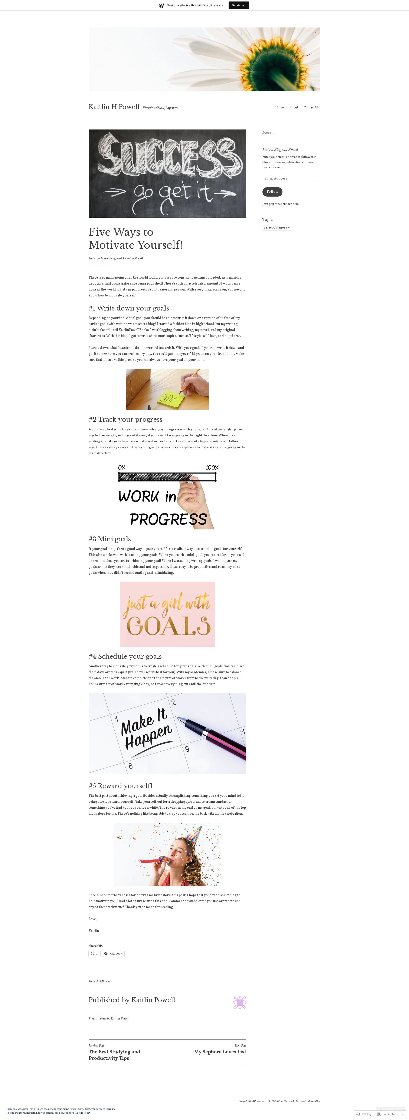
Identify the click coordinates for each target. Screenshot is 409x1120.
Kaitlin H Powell (114, 107)
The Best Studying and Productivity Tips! (114, 1053)
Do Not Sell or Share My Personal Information (294, 1102)
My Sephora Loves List (220, 1049)
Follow (272, 192)
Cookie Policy (82, 1113)
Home (279, 108)
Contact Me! (312, 108)
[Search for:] (285, 133)
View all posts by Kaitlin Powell (109, 1018)
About (294, 108)
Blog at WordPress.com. (252, 1102)
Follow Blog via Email (280, 149)
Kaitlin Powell (134, 259)
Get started (239, 5)
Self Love (105, 982)
